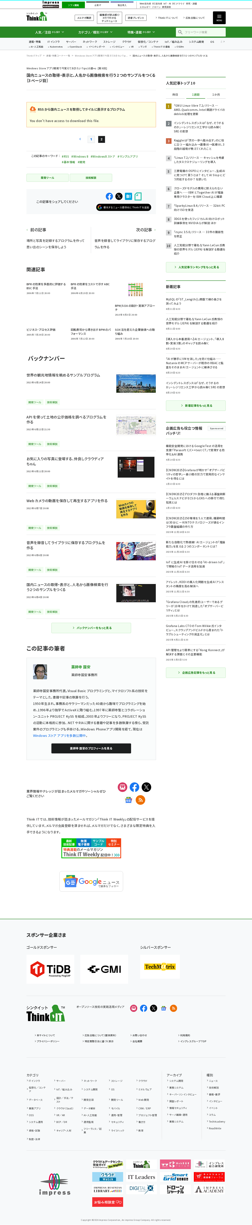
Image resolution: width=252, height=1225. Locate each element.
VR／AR (60, 1115)
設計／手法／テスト (65, 1099)
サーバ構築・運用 (178, 1114)
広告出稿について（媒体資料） (101, 1035)
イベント (213, 1108)
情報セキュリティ (178, 1108)
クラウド (126, 42)
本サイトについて (46, 1035)
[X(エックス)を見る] (153, 1008)
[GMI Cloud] (104, 969)
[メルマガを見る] (133, 1008)
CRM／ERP (144, 1108)
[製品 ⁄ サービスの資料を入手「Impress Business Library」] (107, 1191)
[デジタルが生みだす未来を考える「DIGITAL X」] (141, 1191)
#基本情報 (68, 162)
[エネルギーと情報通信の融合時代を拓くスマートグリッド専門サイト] (175, 1178)
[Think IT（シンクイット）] (45, 1018)
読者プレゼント (136, 17)
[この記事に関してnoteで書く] (138, 196)
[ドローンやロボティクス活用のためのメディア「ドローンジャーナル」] (175, 1191)
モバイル (115, 1108)
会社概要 (137, 1041)
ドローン (156, 7)
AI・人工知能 (37, 47)
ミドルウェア (145, 1089)
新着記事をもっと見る (198, 405)
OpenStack (76, 47)
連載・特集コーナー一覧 (58, 55)
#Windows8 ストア (103, 156)
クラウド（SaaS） (65, 1108)
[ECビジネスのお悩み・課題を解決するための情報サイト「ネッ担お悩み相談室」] (107, 1203)
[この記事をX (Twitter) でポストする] (119, 196)
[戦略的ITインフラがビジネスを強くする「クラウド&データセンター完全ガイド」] (107, 1165)
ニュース (213, 1080)
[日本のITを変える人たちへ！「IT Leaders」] (141, 1178)
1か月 (216, 94)
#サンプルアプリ (128, 156)
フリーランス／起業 (93, 1130)
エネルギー (145, 7)
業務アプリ (34, 1108)
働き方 (141, 1122)
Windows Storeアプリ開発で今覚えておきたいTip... (101, 55)
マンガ (143, 47)
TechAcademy (217, 1121)
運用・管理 (116, 1115)
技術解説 (214, 1087)
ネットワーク (90, 42)
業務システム (176, 1087)
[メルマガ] (122, 787)
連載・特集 (35, 42)
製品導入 (122, 5)
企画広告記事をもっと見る (198, 673)
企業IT (97, 5)
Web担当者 (145, 4)
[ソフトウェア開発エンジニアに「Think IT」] (141, 1165)
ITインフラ (53, 42)
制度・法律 (34, 1139)
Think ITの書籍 (162, 47)
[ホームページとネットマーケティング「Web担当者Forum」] (175, 1165)
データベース (36, 1099)
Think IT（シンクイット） (45, 16)
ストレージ (109, 42)
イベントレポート (97, 47)
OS (212, 42)
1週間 (196, 94)
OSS (31, 1115)
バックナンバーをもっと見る (94, 628)
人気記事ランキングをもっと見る (198, 267)
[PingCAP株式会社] (50, 969)
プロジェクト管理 (147, 1115)
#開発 (81, 162)
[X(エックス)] (146, 787)
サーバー (71, 42)
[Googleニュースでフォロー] (163, 1008)
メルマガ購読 (84, 17)
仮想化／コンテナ (148, 42)
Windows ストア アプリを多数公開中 (59, 735)
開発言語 (89, 1099)
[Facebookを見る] (143, 1008)
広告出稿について (195, 17)
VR (132, 47)
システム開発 (196, 42)
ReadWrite (215, 1128)
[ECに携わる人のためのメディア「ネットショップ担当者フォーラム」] (209, 1178)
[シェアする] (109, 196)
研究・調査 (191, 4)
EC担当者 (157, 4)
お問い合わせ (139, 1035)
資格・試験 (34, 1130)
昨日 (175, 94)
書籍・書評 (214, 1094)
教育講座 (166, 7)
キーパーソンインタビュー (183, 1094)
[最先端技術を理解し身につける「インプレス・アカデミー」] (209, 1191)
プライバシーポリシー (48, 1041)
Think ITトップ (34, 55)
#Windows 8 (79, 156)
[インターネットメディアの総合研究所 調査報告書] (209, 1165)
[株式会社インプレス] (54, 1184)
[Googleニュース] (128, 800)
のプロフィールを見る (91, 748)
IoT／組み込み (173, 42)
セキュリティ (117, 1122)
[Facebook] (134, 787)
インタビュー (118, 47)
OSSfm (180, 47)
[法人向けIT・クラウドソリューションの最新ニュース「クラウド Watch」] (107, 1178)
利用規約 (185, 1035)
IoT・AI (167, 4)
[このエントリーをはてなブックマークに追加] (128, 196)
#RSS (65, 156)
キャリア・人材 (63, 1130)
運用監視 (89, 1122)
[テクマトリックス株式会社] (160, 967)
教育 (140, 1130)
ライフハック (117, 1130)
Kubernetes (56, 47)
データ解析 (89, 1108)
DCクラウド (178, 4)
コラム (212, 1114)
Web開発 (143, 1099)
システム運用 (36, 1122)
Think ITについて (168, 17)
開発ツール (117, 1099)
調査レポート (176, 1101)
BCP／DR (61, 1122)
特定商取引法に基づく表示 (99, 1041)
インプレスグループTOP (193, 1041)
